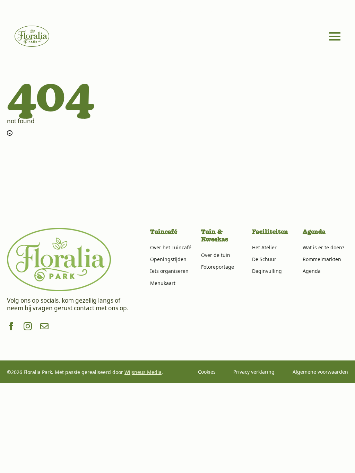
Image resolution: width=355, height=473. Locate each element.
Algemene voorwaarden (320, 371)
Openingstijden (168, 259)
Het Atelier (264, 247)
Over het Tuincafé (170, 247)
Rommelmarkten (322, 259)
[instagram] (28, 326)
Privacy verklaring (254, 371)
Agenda (312, 271)
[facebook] (11, 326)
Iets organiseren (169, 271)
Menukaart (162, 283)
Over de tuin (215, 255)
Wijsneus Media (143, 372)
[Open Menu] (334, 36)
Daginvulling (267, 271)
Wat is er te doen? (323, 247)
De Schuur (264, 259)
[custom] (44, 326)
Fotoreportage (217, 267)
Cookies (207, 371)
